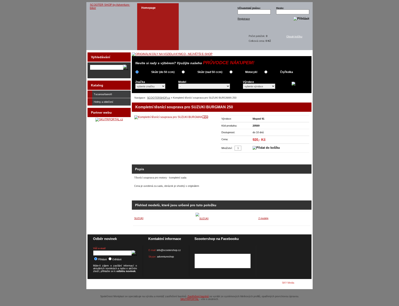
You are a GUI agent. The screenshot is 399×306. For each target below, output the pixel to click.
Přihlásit (102, 259)
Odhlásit (116, 259)
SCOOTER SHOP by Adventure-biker (110, 6)
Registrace (244, 18)
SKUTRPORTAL (189, 299)
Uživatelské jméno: (249, 8)
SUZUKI (138, 218)
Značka (140, 82)
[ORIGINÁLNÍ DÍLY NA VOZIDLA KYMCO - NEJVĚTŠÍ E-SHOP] (172, 54)
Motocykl (251, 72)
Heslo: (280, 8)
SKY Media (288, 282)
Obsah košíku (294, 36)
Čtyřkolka (286, 72)
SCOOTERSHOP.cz (158, 97)
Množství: (227, 148)
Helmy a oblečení (103, 101)
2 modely (263, 218)
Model (182, 82)
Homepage (148, 7)
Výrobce (248, 82)
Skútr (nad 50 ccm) (209, 72)
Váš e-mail (99, 248)
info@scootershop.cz (169, 250)
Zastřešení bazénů (198, 296)
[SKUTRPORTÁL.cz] (109, 119)
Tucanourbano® (103, 94)
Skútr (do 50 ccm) (163, 72)
